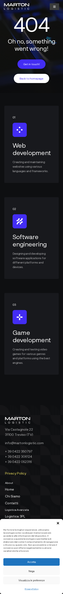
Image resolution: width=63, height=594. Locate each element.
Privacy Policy (31, 589)
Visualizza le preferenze (31, 580)
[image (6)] (16, 5)
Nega (31, 571)
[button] (58, 523)
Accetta (31, 562)
